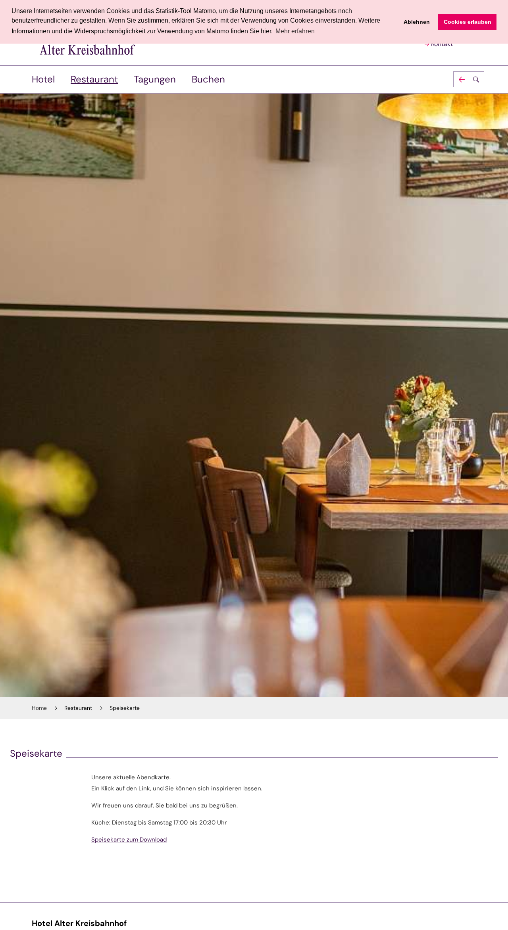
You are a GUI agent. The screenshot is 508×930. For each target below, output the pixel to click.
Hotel (43, 79)
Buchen (208, 79)
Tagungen (155, 79)
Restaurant (94, 79)
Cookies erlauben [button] (467, 22)
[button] (468, 79)
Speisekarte (125, 707)
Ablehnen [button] (417, 22)
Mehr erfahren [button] (295, 31)
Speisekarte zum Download (129, 840)
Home (39, 707)
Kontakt (442, 44)
